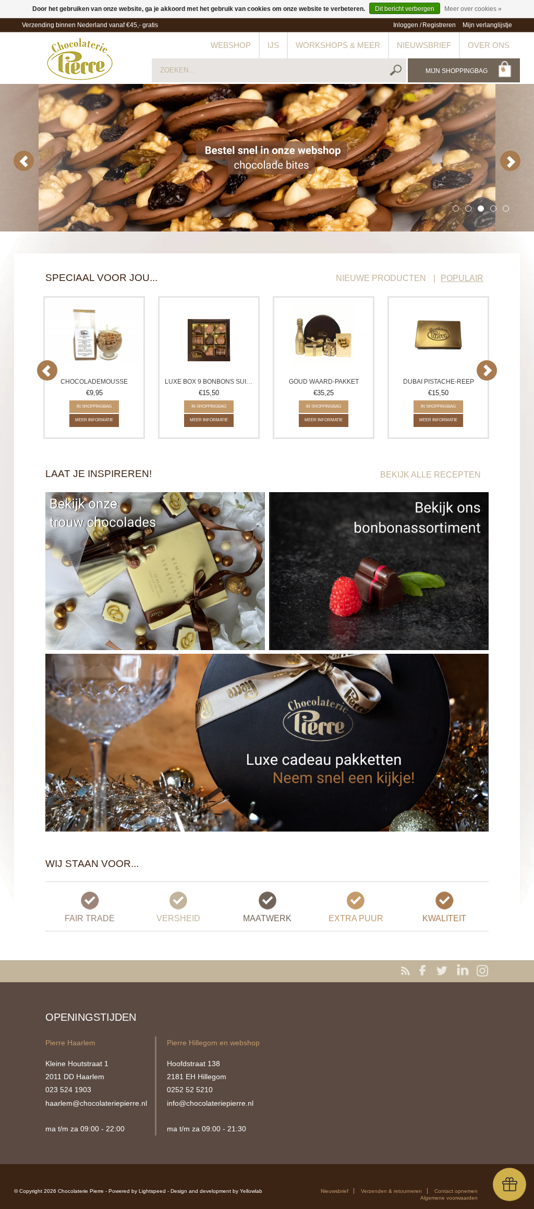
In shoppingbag (94, 406)
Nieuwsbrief (424, 45)
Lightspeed (152, 1191)
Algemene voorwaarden (449, 1198)
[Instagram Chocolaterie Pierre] (482, 971)
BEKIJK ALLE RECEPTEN (430, 474)
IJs (273, 45)
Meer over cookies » (473, 9)
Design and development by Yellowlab (216, 1191)
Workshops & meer (338, 45)
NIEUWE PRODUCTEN (381, 278)
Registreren (439, 25)
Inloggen (405, 25)
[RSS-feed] (407, 971)
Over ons (488, 45)
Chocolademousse (94, 381)
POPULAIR (462, 278)
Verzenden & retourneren (391, 1191)
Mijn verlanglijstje (487, 25)
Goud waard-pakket (324, 381)
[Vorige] (24, 161)
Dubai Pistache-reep (438, 381)
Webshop (231, 45)
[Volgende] (510, 161)
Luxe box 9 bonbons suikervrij (210, 381)
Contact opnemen (456, 1191)
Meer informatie (94, 420)
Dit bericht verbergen (404, 9)
